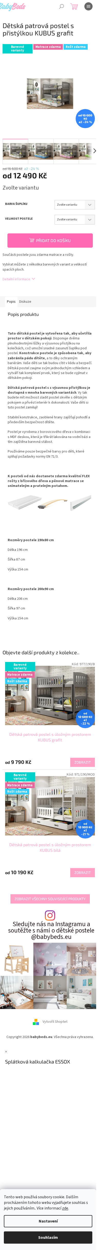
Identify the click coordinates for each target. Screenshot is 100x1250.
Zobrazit (82, 762)
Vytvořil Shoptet (55, 1022)
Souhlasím (48, 1237)
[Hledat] (61, 6)
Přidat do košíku (53, 240)
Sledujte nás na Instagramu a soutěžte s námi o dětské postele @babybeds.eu (51, 930)
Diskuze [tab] (25, 301)
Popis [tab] (11, 301)
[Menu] (88, 6)
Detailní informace (16, 279)
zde (65, 1208)
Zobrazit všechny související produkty (50, 899)
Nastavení (48, 1221)
